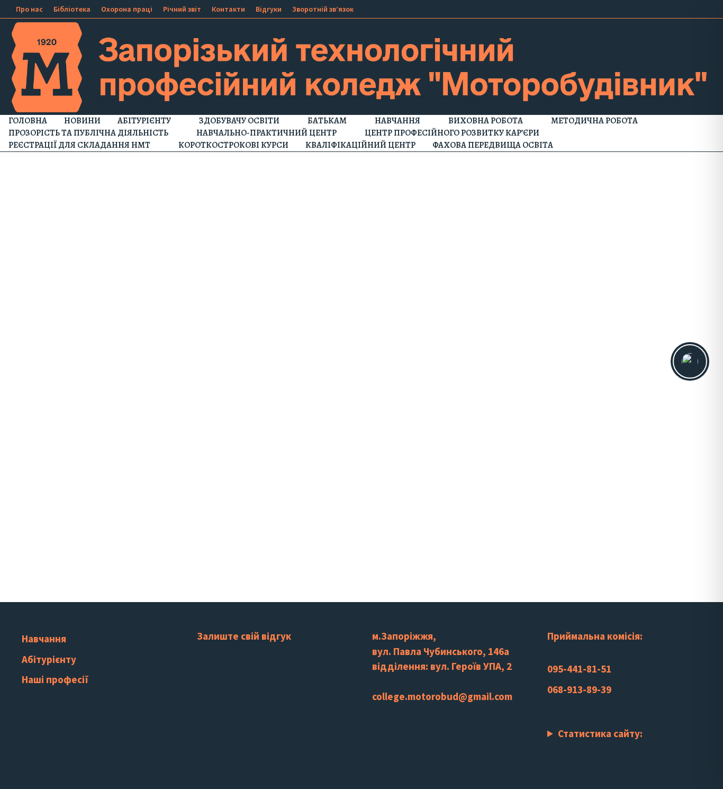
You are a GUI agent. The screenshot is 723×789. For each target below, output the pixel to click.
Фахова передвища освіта (492, 145)
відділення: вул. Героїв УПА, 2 (442, 666)
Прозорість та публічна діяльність (88, 133)
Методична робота (594, 121)
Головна (27, 121)
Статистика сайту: (600, 733)
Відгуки (269, 9)
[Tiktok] (694, 8)
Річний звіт (182, 9)
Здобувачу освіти (239, 121)
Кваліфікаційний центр (360, 145)
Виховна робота (485, 121)
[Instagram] (681, 8)
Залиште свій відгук (244, 636)
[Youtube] (668, 8)
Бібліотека (72, 9)
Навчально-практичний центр (266, 133)
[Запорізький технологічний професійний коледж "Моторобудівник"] (361, 66)
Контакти (228, 9)
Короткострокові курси (233, 145)
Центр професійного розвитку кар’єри (452, 133)
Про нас (29, 9)
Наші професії (55, 679)
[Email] (706, 8)
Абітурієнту (144, 121)
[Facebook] (655, 8)
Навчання (397, 121)
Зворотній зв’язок (323, 9)
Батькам (327, 121)
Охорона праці (126, 9)
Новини (82, 121)
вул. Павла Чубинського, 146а (440, 651)
